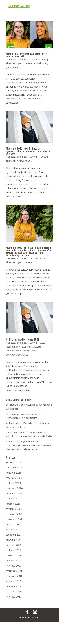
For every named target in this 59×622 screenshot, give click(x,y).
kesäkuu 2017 (13, 581)
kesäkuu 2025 (13, 462)
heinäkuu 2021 (14, 524)
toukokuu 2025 (14, 467)
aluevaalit (11, 63)
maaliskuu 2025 (14, 477)
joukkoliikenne (13, 346)
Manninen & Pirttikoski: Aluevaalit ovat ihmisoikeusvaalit (26, 55)
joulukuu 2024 (13, 482)
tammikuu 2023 (14, 508)
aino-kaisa (22, 59)
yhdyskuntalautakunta (17, 354)
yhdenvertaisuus (14, 67)
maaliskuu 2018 (14, 576)
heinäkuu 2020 (14, 565)
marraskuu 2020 (15, 555)
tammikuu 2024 (14, 493)
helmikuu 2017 (14, 596)
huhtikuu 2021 (13, 539)
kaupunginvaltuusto (32, 346)
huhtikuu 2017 (13, 586)
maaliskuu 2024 (14, 488)
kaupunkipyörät (14, 350)
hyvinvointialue (24, 63)
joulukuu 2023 (13, 498)
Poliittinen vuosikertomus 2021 (22, 339)
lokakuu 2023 (13, 503)
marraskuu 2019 (15, 570)
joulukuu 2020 (13, 550)
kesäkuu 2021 (13, 529)
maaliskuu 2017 (14, 591)
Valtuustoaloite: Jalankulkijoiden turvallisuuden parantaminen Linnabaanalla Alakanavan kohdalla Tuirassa (28, 445)
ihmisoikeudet (40, 63)
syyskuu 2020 (13, 560)
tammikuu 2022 (14, 513)
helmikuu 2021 (14, 545)
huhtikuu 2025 (13, 472)
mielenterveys (30, 350)
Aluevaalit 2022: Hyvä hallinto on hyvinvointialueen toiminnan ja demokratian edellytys (29, 151)
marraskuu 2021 (15, 519)
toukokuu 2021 (14, 534)
